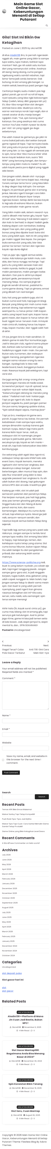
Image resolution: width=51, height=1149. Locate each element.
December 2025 (9, 888)
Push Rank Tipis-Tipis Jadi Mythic (17, 819)
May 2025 (6, 922)
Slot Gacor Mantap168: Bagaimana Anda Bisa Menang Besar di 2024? (25, 1054)
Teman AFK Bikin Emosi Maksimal (17, 809)
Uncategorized (22, 630)
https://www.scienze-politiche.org (21, 562)
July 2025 (6, 912)
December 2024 (9, 946)
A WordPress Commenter (14, 843)
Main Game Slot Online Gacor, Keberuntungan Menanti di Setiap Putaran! (28, 12)
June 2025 (7, 917)
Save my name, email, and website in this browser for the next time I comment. (27, 760)
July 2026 (6, 855)
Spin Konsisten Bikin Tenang (25, 1084)
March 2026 (7, 874)
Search (6, 792)
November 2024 (9, 951)
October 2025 (8, 898)
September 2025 (10, 903)
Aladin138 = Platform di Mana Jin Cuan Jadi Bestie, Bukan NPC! (25, 1020)
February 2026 (8, 879)
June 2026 (7, 859)
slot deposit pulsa (12, 973)
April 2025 (6, 927)
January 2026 (8, 883)
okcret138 (36, 48)
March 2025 (7, 931)
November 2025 (9, 893)
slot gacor (7, 991)
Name (6, 715)
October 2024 (8, 955)
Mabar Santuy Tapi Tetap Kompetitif (18, 814)
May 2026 (6, 864)
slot (4, 987)
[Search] (47, 25)
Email (6, 729)
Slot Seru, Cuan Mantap (25, 1111)
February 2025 (8, 936)
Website (6, 742)
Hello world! (34, 843)
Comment (8, 678)
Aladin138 (15, 55)
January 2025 (8, 941)
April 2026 (6, 869)
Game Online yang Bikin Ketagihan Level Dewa (23, 831)
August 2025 (7, 907)
